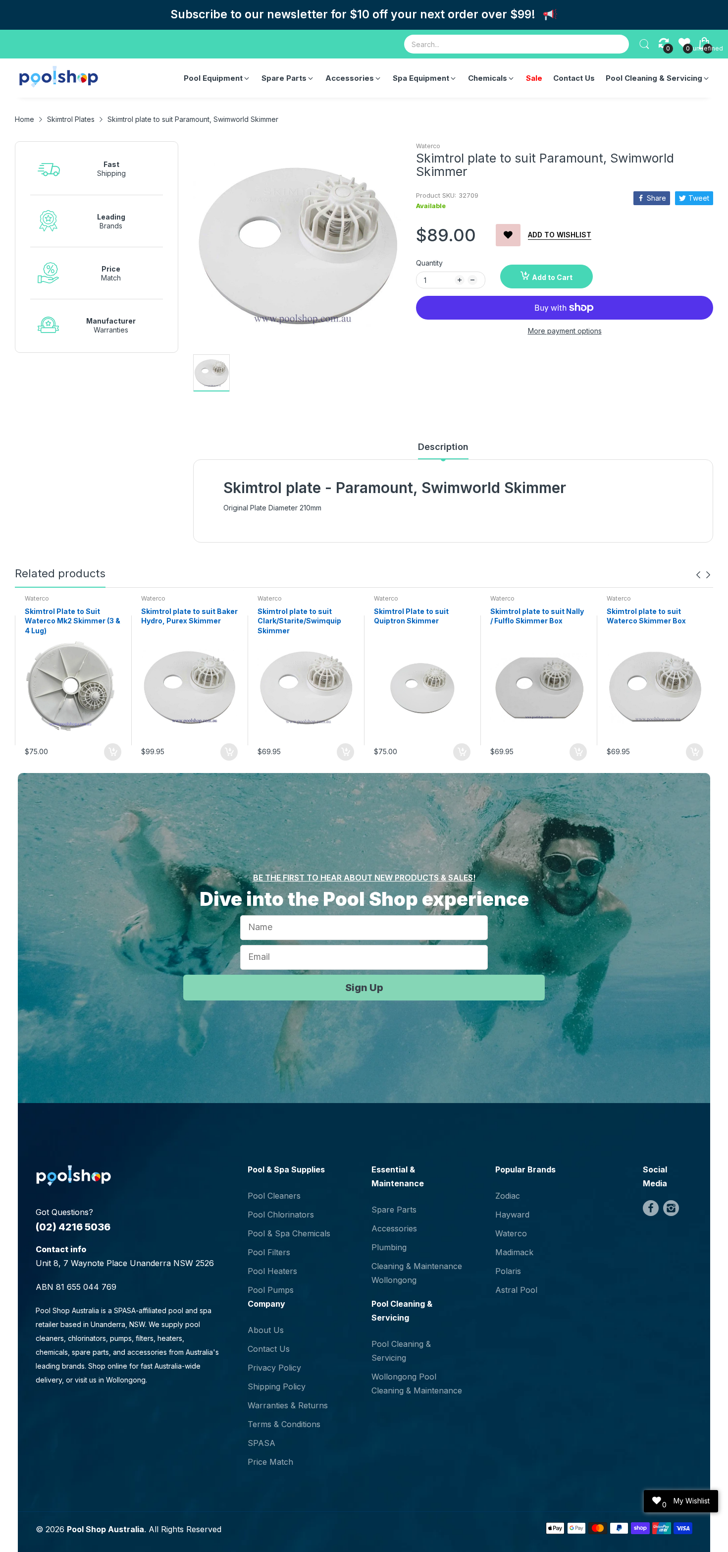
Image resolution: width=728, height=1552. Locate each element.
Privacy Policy (274, 1368)
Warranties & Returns (288, 1405)
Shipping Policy (277, 1386)
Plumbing (389, 1247)
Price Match (270, 1462)
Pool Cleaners (274, 1196)
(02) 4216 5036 (73, 1227)
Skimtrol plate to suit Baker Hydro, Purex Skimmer (189, 616)
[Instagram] (671, 1208)
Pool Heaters (272, 1271)
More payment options (565, 331)
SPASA (261, 1443)
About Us (266, 1330)
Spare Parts (393, 1210)
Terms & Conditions (284, 1424)
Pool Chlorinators (281, 1214)
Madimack (514, 1252)
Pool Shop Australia (105, 1529)
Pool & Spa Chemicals (289, 1233)
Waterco (428, 146)
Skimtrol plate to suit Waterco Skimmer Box (646, 616)
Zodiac (507, 1196)
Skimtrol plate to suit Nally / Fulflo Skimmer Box (537, 616)
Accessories (394, 1228)
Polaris (508, 1271)
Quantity (429, 263)
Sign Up (364, 988)
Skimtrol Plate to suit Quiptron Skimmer (411, 616)
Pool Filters (269, 1252)
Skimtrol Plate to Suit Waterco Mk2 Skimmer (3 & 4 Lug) (72, 621)
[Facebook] (651, 1208)
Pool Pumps (271, 1290)
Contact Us (269, 1349)
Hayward (512, 1214)
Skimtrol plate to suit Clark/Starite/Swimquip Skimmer (299, 621)
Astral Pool (516, 1290)
